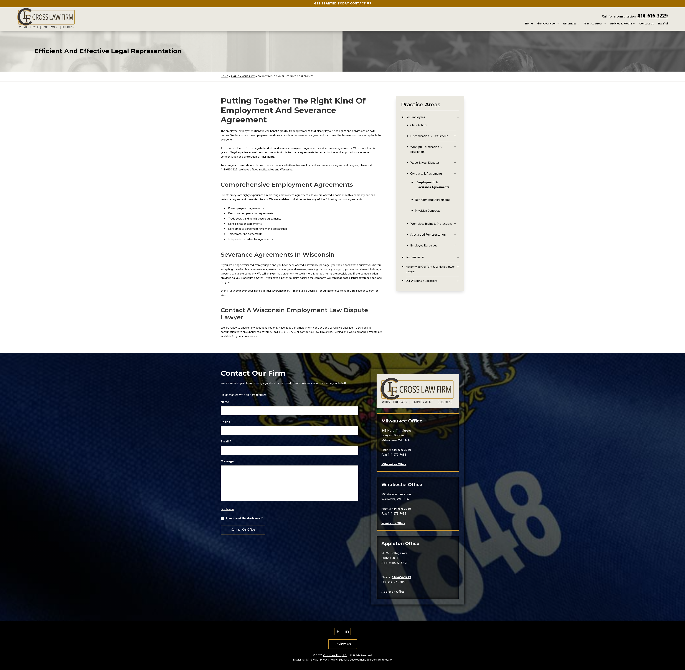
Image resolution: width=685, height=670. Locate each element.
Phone (225, 422)
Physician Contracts (427, 210)
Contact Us (360, 3)
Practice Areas (593, 23)
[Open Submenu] (458, 117)
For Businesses (415, 257)
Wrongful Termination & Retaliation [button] (426, 149)
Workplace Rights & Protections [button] (431, 223)
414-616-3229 (652, 16)
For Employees (415, 117)
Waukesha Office (393, 523)
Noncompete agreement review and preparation (257, 229)
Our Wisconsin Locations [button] (422, 281)
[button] (455, 135)
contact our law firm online (316, 332)
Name (225, 402)
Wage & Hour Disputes (425, 162)
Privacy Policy (328, 660)
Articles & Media (621, 23)
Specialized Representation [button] (428, 234)
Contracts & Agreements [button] (426, 173)
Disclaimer (227, 509)
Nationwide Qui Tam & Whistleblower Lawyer (430, 269)
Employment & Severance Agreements (433, 185)
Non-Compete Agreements (432, 200)
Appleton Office (393, 592)
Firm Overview (546, 23)
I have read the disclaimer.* (244, 518)
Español (663, 23)
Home (529, 23)
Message (227, 461)
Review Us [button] (342, 644)
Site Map (312, 660)
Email (226, 441)
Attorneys (569, 23)
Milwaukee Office (393, 464)
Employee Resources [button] (423, 245)
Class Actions (418, 125)
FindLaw (387, 660)
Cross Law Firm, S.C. (335, 655)
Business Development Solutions (358, 660)
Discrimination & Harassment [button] (429, 136)
